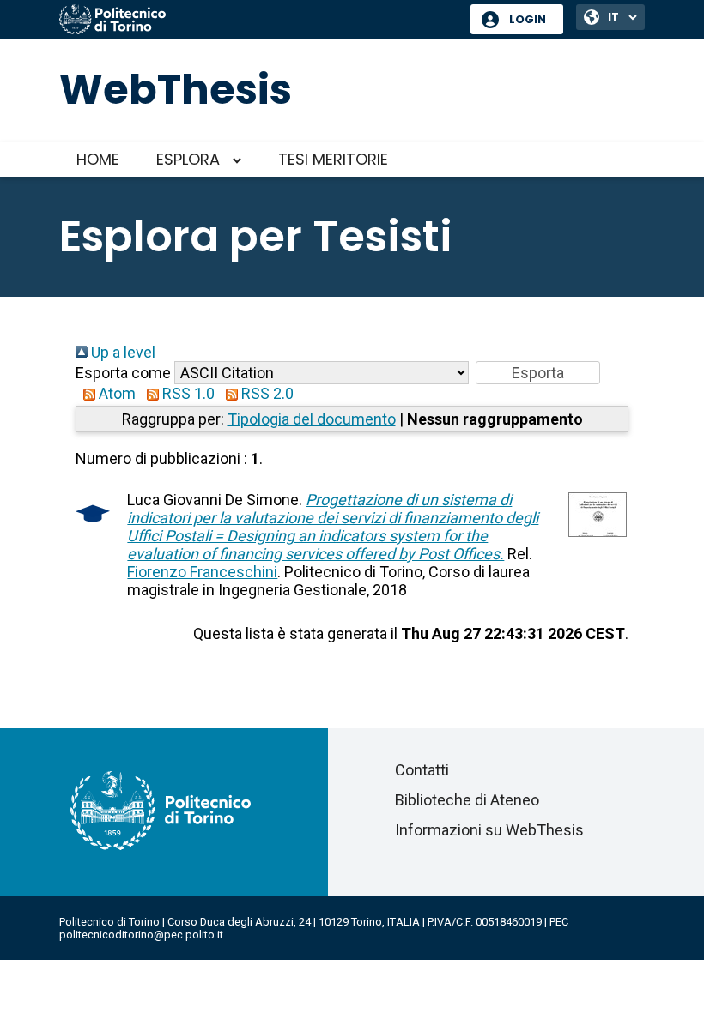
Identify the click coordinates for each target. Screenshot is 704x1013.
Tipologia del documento (312, 419)
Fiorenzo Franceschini (202, 572)
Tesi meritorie (333, 159)
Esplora (188, 159)
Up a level (121, 352)
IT (613, 16)
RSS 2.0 (266, 393)
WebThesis (175, 89)
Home (97, 159)
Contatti (422, 770)
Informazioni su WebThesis (489, 830)
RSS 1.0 (187, 393)
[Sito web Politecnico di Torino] (258, 20)
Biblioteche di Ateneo (467, 800)
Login (527, 19)
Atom (115, 393)
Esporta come (123, 373)
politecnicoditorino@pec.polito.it (141, 934)
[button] (538, 372)
